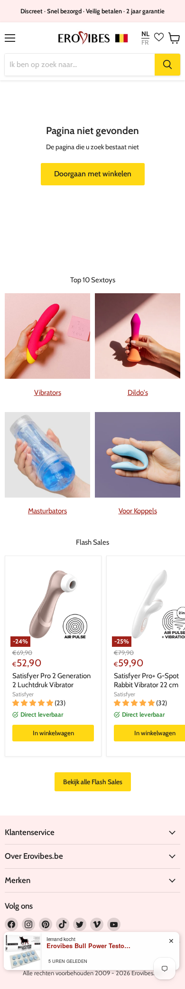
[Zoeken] (167, 65)
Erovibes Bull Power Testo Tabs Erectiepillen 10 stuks (89, 946)
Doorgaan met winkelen (92, 173)
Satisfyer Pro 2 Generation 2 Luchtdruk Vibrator (51, 681)
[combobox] (80, 65)
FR (144, 42)
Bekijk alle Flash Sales (92, 782)
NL (145, 34)
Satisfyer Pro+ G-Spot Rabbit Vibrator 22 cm (146, 681)
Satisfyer (23, 694)
